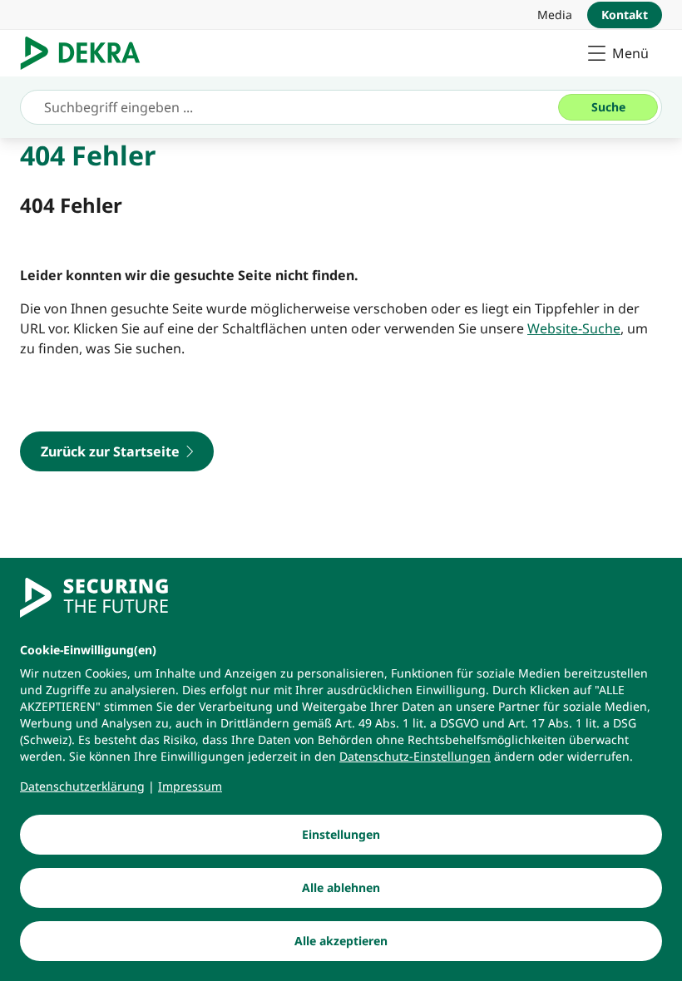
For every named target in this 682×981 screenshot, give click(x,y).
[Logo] (87, 53)
